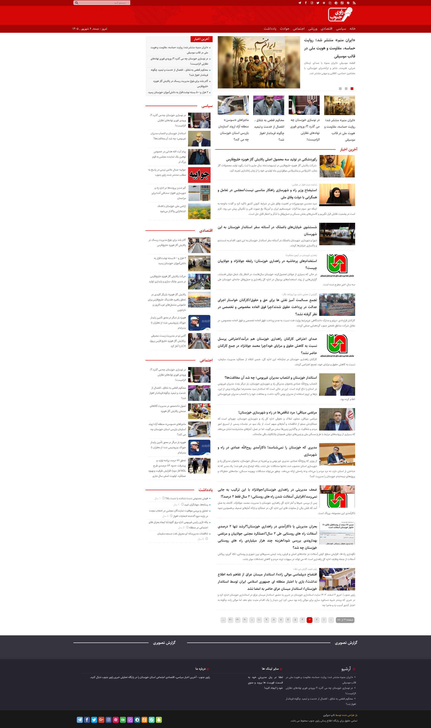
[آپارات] (324, 3)
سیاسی (341, 28)
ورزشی (312, 28)
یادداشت (270, 28)
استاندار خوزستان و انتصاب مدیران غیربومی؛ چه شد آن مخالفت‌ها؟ (271, 377)
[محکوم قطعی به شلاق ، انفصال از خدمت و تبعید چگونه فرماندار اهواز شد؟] (268, 114)
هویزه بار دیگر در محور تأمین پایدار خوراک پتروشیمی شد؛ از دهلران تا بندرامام (168, 322)
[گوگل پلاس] (101, 720)
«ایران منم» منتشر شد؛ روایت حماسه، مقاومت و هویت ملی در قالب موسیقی (329, 48)
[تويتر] (318, 3)
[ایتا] (342, 3)
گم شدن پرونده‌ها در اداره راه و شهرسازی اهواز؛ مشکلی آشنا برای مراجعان (169, 193)
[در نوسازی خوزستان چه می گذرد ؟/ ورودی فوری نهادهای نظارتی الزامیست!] (304, 114)
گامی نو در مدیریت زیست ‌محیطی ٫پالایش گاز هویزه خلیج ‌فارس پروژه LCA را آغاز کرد (168, 341)
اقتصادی (326, 28)
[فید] (354, 3)
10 (259, 619)
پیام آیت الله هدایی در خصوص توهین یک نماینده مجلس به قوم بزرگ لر (169, 156)
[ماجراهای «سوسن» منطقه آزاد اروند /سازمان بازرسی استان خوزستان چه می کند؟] (233, 114)
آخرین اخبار (348, 149)
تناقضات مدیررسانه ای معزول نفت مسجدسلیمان (182, 533)
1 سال (157, 498)
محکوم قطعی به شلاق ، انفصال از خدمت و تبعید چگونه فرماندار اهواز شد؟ (168, 393)
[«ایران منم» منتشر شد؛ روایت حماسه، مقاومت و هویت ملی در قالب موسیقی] (339, 114)
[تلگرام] (300, 3)
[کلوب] (123, 720)
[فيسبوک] (306, 3)
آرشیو (346, 668)
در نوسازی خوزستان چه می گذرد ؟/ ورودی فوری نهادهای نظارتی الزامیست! (168, 120)
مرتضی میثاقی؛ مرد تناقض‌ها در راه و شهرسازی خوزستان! (277, 412)
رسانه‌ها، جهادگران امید (196, 505)
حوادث (284, 28)
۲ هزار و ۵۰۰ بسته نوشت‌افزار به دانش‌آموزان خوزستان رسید (178, 92)
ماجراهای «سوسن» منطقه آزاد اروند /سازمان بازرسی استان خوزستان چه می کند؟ (167, 429)
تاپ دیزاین (329, 715)
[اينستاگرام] (312, 3)
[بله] (348, 3)
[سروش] (336, 3)
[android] (159, 720)
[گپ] (330, 3)
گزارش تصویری (346, 643)
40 (230, 619)
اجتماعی (299, 28)
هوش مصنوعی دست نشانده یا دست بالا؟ (186, 498)
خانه (353, 28)
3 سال (165, 516)
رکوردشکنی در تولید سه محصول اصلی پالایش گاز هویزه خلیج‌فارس (271, 159)
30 (237, 619)
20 (245, 619)
